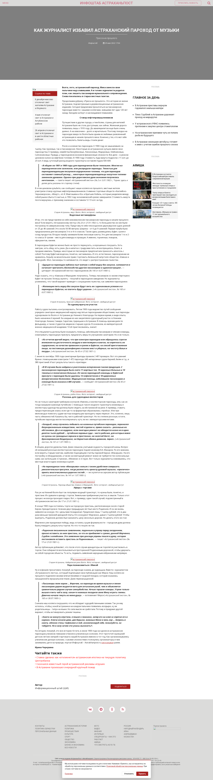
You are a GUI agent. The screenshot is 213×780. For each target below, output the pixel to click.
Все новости (71, 748)
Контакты (39, 726)
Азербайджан (130, 734)
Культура (69, 734)
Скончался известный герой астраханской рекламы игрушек (70, 663)
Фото (96, 726)
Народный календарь (134, 729)
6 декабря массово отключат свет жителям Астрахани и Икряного (44, 104)
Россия (127, 726)
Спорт (67, 737)
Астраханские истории (76, 726)
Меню (5, 3)
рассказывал (107, 642)
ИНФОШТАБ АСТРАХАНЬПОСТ (106, 3)
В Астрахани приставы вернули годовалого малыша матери (151, 106)
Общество (69, 739)
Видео (97, 729)
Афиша (97, 742)
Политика (69, 729)
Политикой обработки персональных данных (124, 766)
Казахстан (129, 737)
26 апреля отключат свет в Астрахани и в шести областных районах (45, 134)
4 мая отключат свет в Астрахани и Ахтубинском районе (44, 119)
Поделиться (120, 686)
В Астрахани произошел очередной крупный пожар (65, 667)
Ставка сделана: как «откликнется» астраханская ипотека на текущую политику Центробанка (80, 659)
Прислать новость (188, 3)
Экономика (70, 742)
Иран (126, 731)
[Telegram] (131, 686)
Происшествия (72, 731)
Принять (142, 774)
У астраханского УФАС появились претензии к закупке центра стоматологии (156, 125)
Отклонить (129, 774)
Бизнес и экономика (74, 745)
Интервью (99, 734)
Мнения (98, 731)
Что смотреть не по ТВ (104, 745)
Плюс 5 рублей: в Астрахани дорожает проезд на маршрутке (154, 115)
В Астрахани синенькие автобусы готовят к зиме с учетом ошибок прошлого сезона (156, 143)
